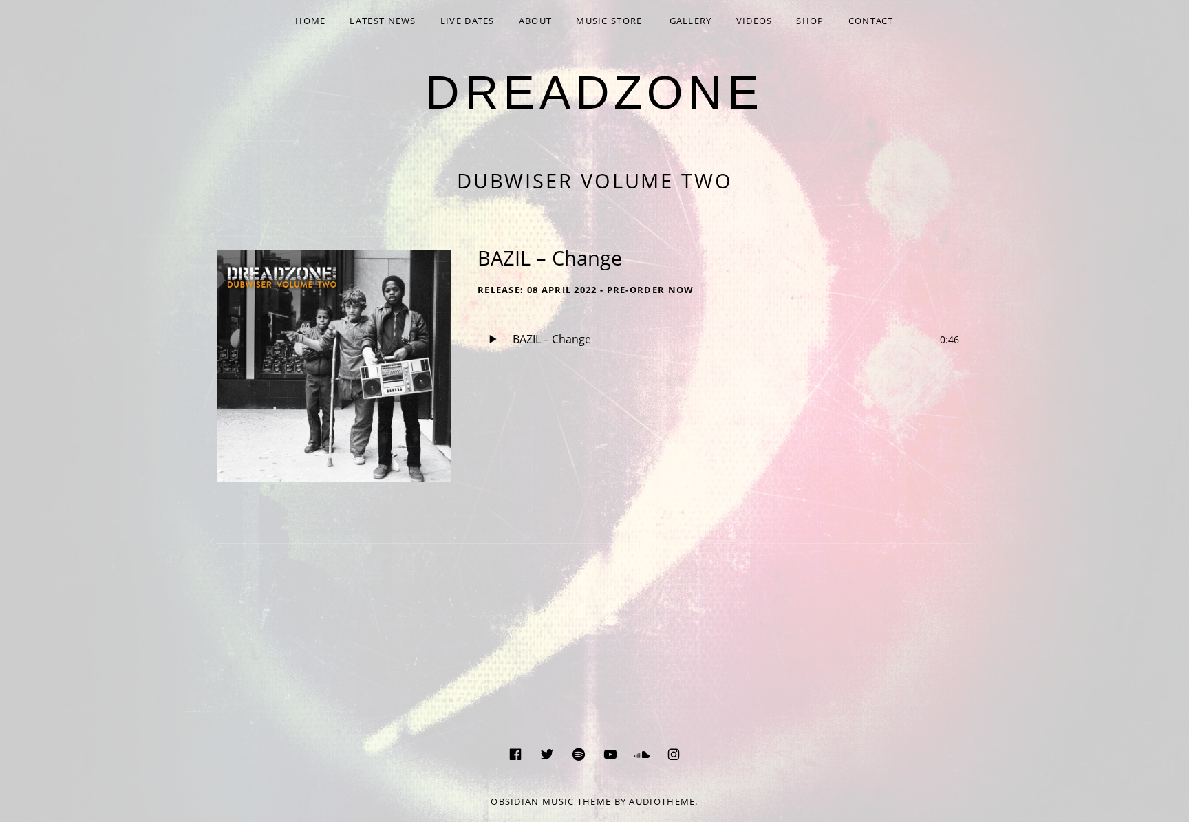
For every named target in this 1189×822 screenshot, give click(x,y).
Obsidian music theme (551, 801)
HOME (310, 20)
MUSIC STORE (609, 20)
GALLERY (691, 20)
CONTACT (871, 20)
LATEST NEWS (383, 20)
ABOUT (536, 20)
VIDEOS (754, 20)
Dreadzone (594, 92)
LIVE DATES (467, 20)
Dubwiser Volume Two (595, 180)
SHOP (810, 20)
